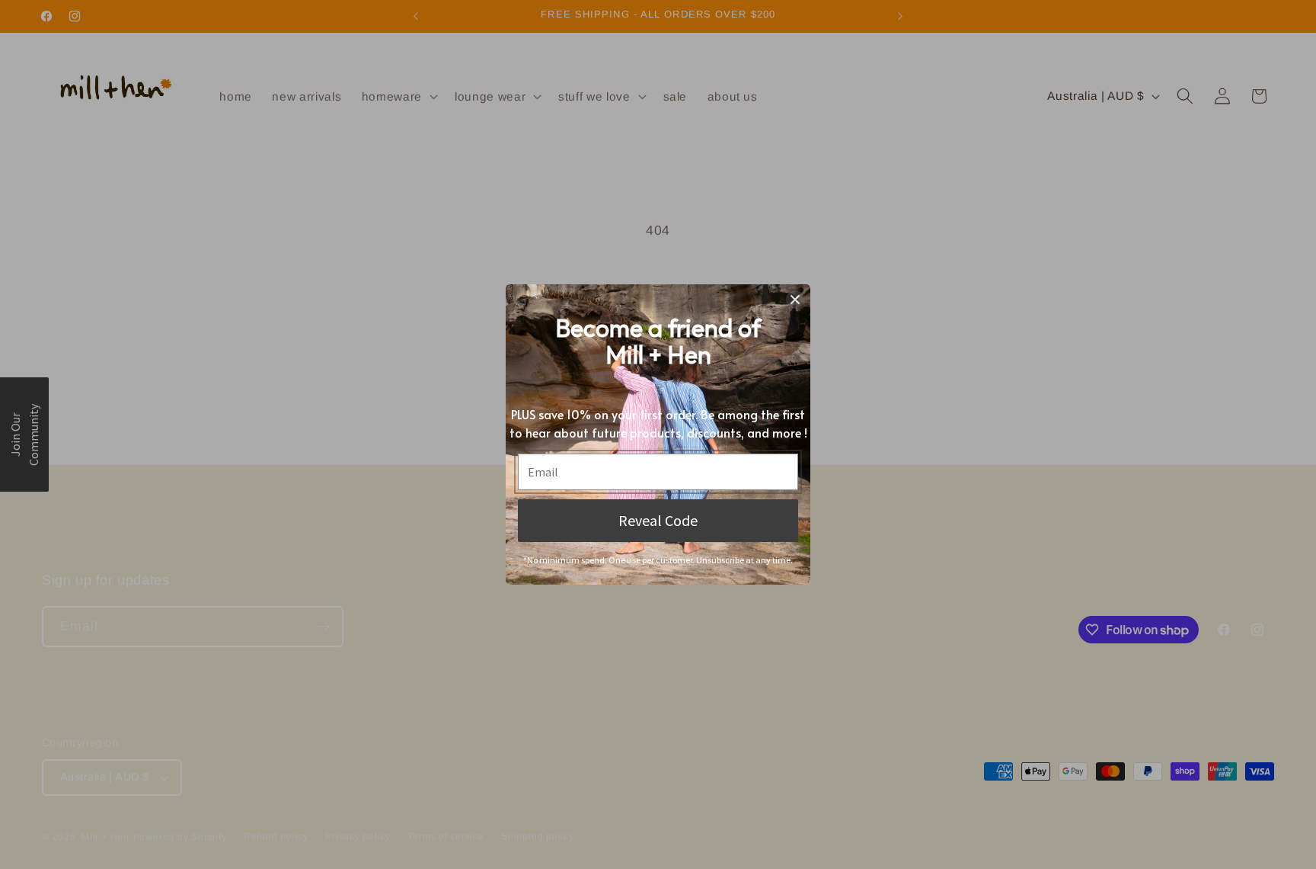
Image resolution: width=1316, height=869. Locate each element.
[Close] (795, 299)
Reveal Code (658, 520)
